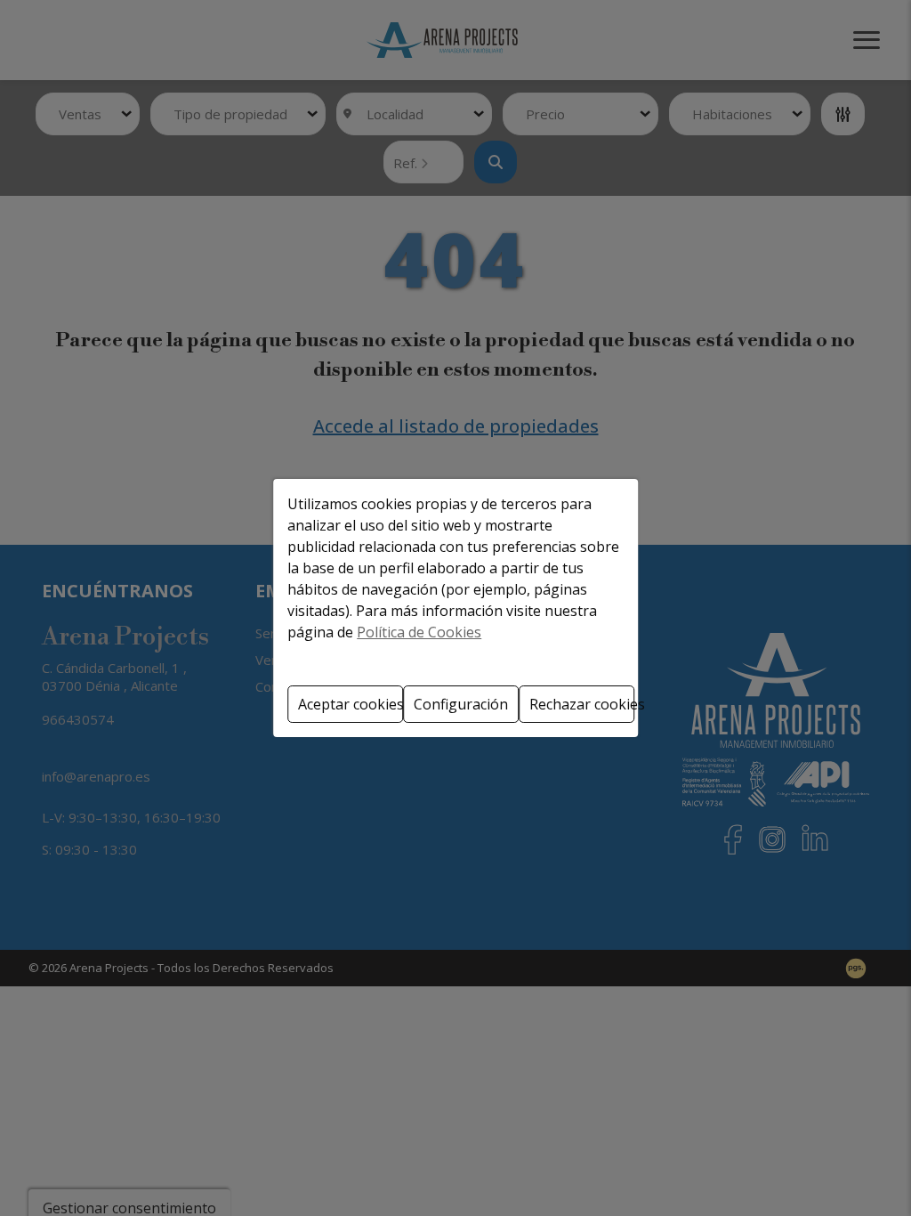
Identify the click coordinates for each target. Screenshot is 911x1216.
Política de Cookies (419, 632)
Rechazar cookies (581, 704)
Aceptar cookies (350, 704)
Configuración (461, 704)
